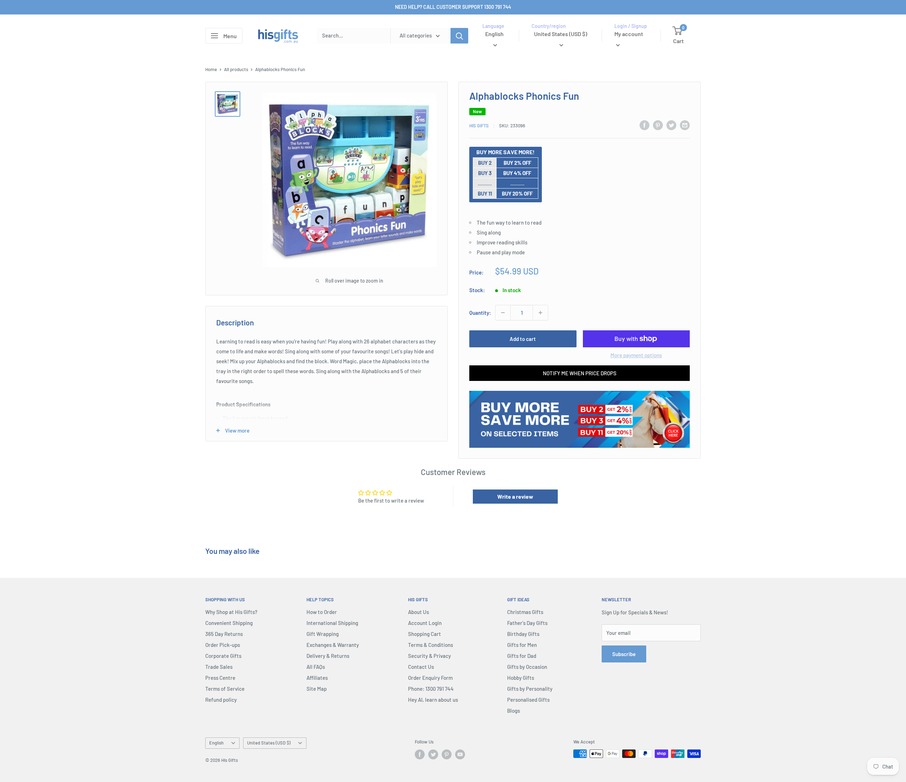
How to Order (321, 612)
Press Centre (220, 677)
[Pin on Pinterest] (658, 125)
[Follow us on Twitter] (433, 754)
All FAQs (315, 667)
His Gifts (479, 125)
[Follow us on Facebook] (420, 754)
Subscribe (624, 654)
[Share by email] (685, 125)
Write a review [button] (515, 496)
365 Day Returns (224, 634)
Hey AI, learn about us (433, 699)
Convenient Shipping (229, 623)
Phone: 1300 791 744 (431, 688)
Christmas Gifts (525, 612)
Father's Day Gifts (527, 623)
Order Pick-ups (222, 645)
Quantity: (480, 312)
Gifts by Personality (529, 688)
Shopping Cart (424, 634)
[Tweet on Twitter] (671, 125)
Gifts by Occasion (527, 667)
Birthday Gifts (523, 634)
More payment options (636, 355)
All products (236, 69)
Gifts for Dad (521, 656)
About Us (418, 612)
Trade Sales (219, 667)
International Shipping (332, 623)
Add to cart (523, 339)
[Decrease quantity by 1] (502, 312)
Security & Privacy (429, 656)
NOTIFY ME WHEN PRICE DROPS (580, 373)
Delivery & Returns (327, 656)
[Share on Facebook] (644, 125)
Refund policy (221, 699)
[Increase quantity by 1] (540, 312)
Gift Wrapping (322, 634)
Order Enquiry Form (430, 677)
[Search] (459, 36)
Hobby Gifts (520, 677)
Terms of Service (225, 688)
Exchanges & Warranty (332, 645)
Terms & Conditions (430, 645)
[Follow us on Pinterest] (447, 754)
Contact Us (421, 667)
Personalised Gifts (528, 699)
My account (628, 33)
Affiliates (317, 677)
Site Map (316, 688)
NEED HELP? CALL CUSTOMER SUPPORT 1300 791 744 (453, 7)
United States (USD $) (269, 743)
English (216, 743)
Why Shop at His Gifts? (231, 612)
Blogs (513, 710)
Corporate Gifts (223, 656)
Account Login (425, 623)
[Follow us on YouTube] (460, 754)
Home (211, 69)
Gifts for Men (522, 645)
